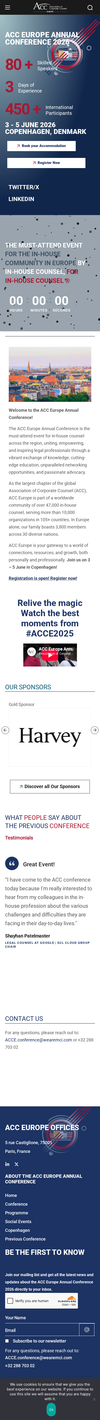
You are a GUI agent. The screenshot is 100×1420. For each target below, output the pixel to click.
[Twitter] (16, 1164)
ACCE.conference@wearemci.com (38, 1039)
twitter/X (23, 187)
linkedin (21, 199)
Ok (51, 1410)
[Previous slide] (5, 730)
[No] (94, 1399)
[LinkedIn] (7, 1164)
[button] (90, 7)
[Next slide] (95, 730)
